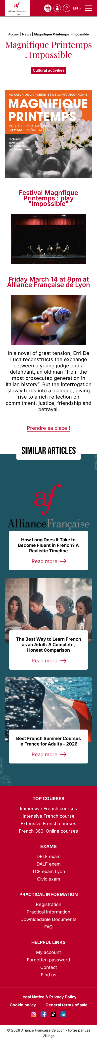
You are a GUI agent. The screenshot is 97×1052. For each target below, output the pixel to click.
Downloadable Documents (48, 919)
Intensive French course (49, 816)
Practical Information (48, 894)
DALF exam (49, 864)
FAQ (48, 926)
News (26, 34)
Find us (48, 974)
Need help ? (66, 8)
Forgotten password (48, 959)
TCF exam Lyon (48, 871)
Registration (48, 904)
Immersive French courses (48, 808)
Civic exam (48, 879)
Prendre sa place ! (48, 428)
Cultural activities (48, 70)
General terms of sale (67, 1004)
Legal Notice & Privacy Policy (48, 996)
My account (48, 952)
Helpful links (48, 942)
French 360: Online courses (48, 831)
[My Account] (57, 8)
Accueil (13, 34)
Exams (48, 846)
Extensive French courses (48, 823)
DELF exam (49, 856)
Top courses (48, 798)
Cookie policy (23, 1004)
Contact (48, 967)
